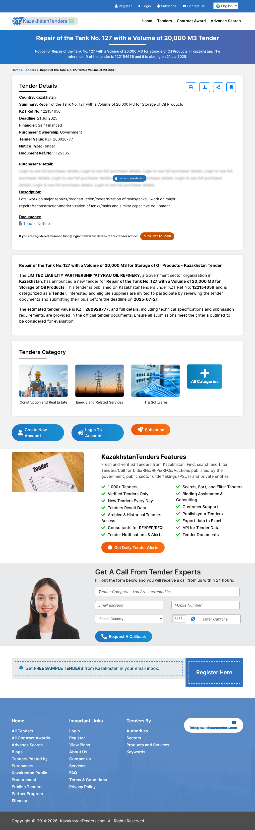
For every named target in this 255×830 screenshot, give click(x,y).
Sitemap (19, 800)
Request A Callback (127, 636)
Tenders (164, 20)
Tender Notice (36, 223)
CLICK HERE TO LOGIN (157, 236)
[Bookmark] (231, 87)
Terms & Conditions (88, 779)
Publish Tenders (27, 786)
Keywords (136, 751)
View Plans (79, 744)
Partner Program (27, 793)
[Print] (191, 87)
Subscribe (169, 6)
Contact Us (196, 6)
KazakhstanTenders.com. (83, 820)
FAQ (73, 772)
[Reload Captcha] (193, 619)
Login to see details (131, 178)
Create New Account (36, 432)
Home (147, 20)
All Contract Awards (31, 737)
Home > (17, 70)
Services (77, 765)
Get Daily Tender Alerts (136, 547)
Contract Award (191, 20)
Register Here (214, 672)
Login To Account (93, 432)
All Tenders (22, 730)
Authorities (137, 730)
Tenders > (31, 70)
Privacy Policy (82, 786)
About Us (78, 751)
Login (146, 6)
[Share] (218, 87)
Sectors (134, 737)
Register (125, 6)
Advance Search (226, 20)
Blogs (17, 751)
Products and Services (148, 744)
